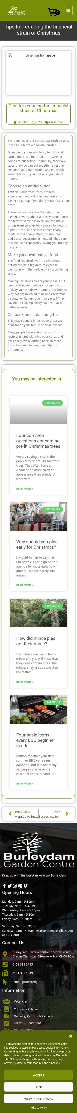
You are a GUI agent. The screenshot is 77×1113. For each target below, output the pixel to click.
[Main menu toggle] (68, 10)
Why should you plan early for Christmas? (37, 544)
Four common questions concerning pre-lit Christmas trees (38, 441)
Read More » (25, 488)
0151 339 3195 (22, 964)
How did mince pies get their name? (35, 641)
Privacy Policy (39, 1107)
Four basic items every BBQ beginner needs (35, 740)
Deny (38, 1087)
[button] (70, 1036)
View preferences (38, 1098)
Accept (38, 1075)
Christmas (56, 122)
